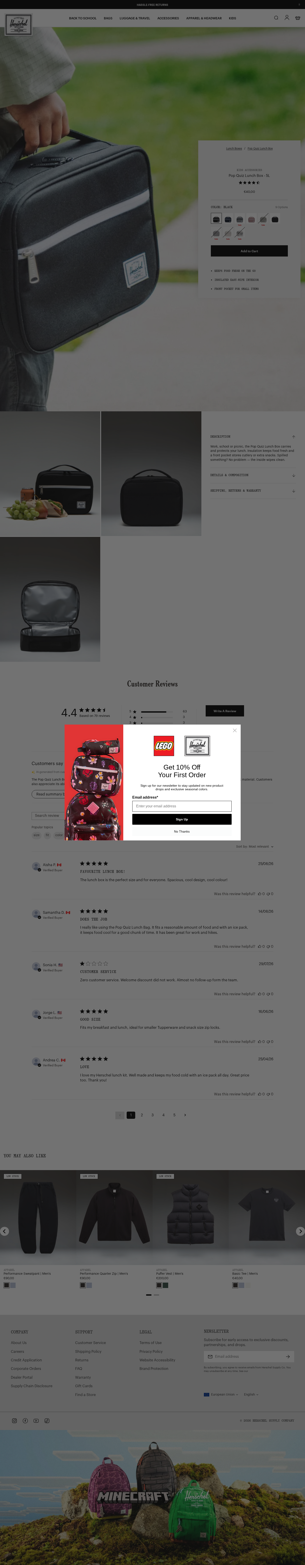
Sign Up (182, 819)
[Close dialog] (235, 730)
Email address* (145, 797)
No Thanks (182, 831)
